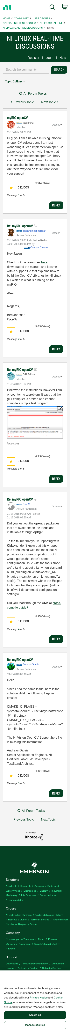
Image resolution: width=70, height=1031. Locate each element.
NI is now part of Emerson (20, 939)
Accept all (35, 1014)
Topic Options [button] (13, 81)
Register (33, 57)
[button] (11, 188)
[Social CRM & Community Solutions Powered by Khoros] (34, 836)
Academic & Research (18, 886)
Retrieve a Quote (17, 919)
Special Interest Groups (19, 23)
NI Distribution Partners (19, 915)
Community (21, 18)
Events (11, 948)
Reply (56, 205)
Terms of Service (40, 919)
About (41, 939)
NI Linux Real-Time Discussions (23, 27)
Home (6, 18)
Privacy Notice (39, 997)
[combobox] (26, 70)
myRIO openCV (17, 118)
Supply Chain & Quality (47, 944)
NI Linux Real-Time (51, 23)
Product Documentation (35, 963)
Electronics (30, 890)
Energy (44, 890)
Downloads (12, 963)
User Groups (41, 18)
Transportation (16, 900)
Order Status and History (49, 915)
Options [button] (56, 124)
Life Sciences (28, 895)
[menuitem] (52, 8)
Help (63, 57)
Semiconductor (48, 895)
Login (49, 57)
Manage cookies (35, 1024)
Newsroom (25, 944)
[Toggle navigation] (19, 8)
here (44, 262)
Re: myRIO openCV (20, 226)
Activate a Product (28, 968)
